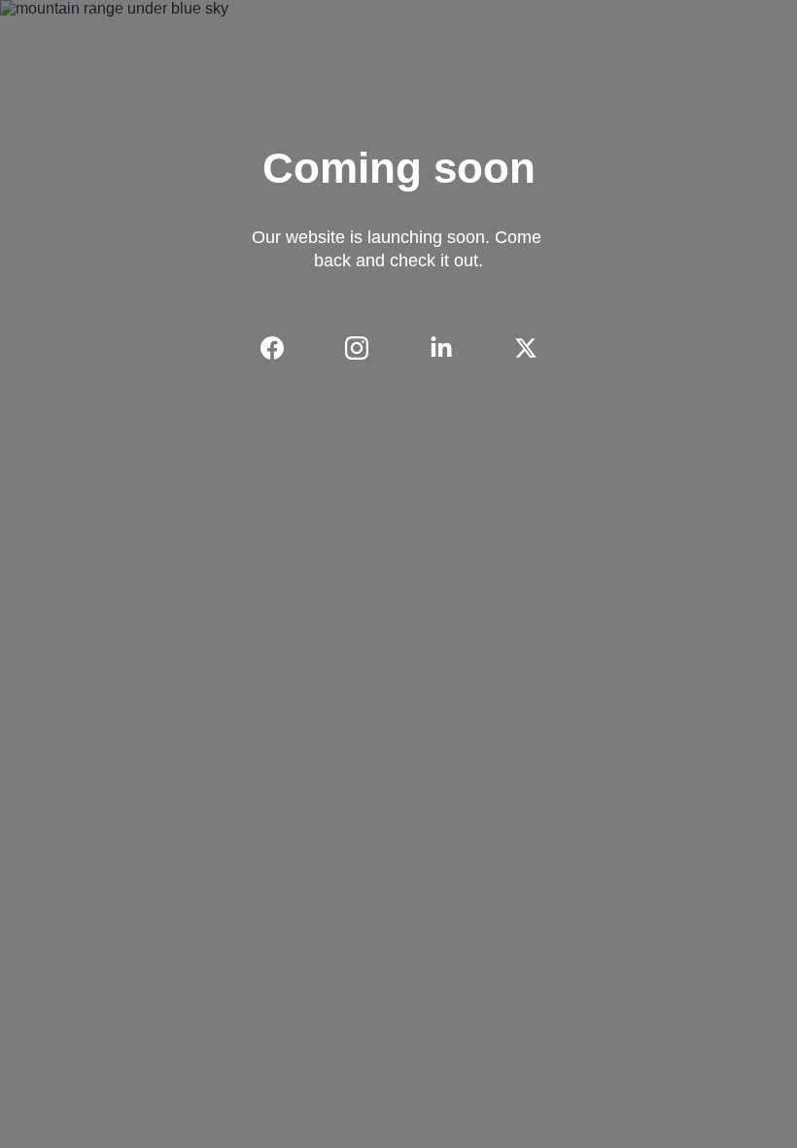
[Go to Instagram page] (366, 348)
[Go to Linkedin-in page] (451, 348)
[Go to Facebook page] (281, 348)
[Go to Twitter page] (525, 348)
